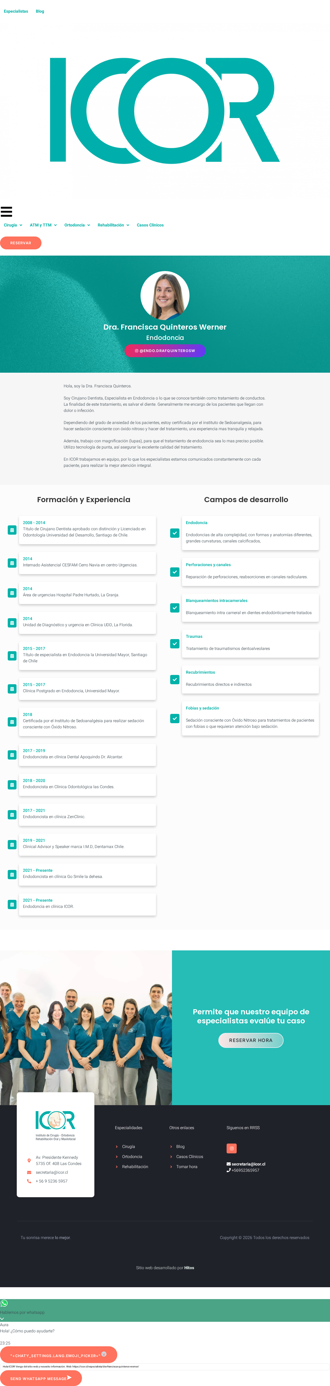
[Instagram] (231, 1148)
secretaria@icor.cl (248, 1164)
